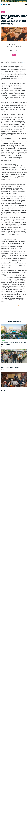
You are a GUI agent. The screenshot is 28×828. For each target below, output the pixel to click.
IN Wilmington (5, 5)
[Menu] (26, 4)
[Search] (21, 4)
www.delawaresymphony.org (11, 305)
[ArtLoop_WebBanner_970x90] (14, 1)
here (23, 62)
